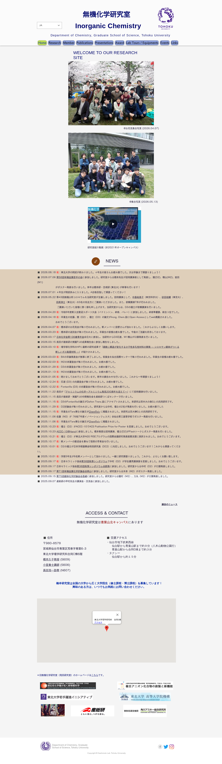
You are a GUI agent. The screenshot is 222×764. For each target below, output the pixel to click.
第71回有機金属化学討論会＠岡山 (74, 471)
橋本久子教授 (51, 559)
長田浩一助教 (51, 570)
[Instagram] (171, 746)
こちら (94, 675)
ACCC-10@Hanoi (66, 431)
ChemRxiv (94, 421)
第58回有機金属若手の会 (69, 277)
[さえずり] (166, 746)
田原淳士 (60, 302)
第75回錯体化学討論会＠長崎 (71, 476)
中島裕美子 (138, 297)
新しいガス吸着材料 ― (67, 352)
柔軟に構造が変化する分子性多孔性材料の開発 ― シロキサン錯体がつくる (141, 347)
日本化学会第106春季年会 (70, 337)
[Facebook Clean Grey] (160, 746)
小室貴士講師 (51, 565)
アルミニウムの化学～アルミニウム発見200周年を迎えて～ (96, 392)
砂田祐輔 (166, 297)
